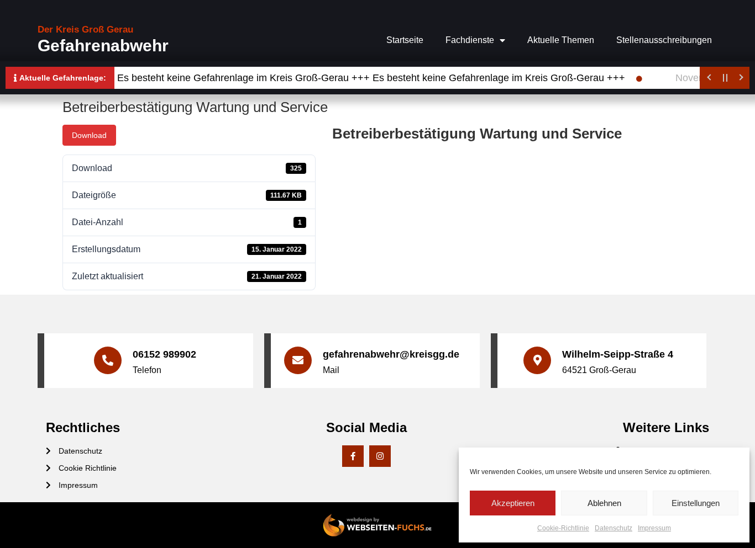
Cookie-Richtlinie (563, 528)
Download (89, 135)
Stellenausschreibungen (664, 40)
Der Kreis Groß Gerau (85, 29)
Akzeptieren (512, 503)
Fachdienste (469, 40)
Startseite (404, 40)
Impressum (654, 528)
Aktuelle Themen (560, 40)
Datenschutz (613, 528)
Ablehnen (604, 503)
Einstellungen (696, 503)
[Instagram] (380, 456)
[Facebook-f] (353, 456)
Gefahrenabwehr (103, 45)
